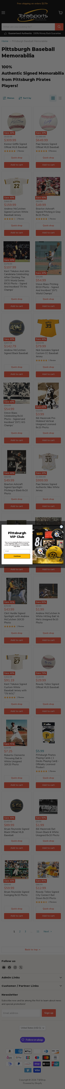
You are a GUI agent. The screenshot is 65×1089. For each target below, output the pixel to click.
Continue (17, 556)
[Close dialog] (61, 526)
